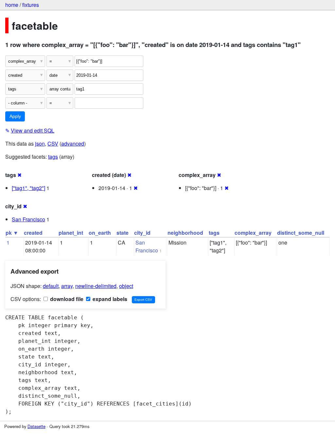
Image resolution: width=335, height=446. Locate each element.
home (11, 4)
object (126, 286)
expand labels (109, 299)
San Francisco (28, 219)
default (51, 286)
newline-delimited (95, 286)
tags (53, 156)
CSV (52, 143)
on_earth (100, 232)
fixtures (30, 4)
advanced (72, 143)
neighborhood (185, 232)
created (33, 232)
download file (66, 299)
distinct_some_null (300, 232)
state (122, 232)
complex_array (253, 232)
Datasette (36, 426)
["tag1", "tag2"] (28, 188)
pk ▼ (12, 232)
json (40, 143)
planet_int (71, 232)
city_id (142, 232)
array (67, 286)
